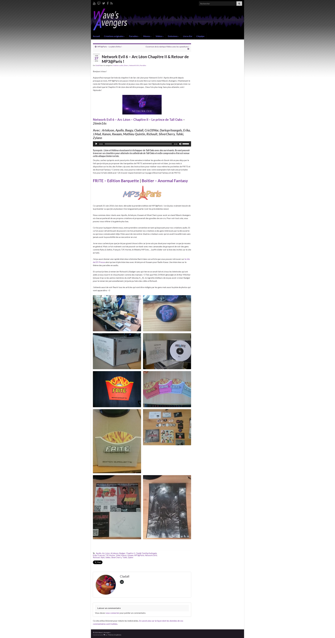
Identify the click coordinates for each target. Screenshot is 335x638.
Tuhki (124, 557)
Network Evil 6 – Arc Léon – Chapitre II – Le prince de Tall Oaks (137, 119)
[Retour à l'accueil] (167, 20)
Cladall (97, 65)
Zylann (130, 557)
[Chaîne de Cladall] (94, 3)
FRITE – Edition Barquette (116, 180)
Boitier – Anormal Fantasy (165, 180)
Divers (126, 65)
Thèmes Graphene (114, 635)
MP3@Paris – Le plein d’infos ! (109, 46)
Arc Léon (106, 553)
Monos (146, 36)
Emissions (173, 36)
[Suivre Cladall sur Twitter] (103, 3)
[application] (142, 143)
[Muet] (180, 144)
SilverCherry (116, 557)
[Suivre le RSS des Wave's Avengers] (111, 3)
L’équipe (200, 36)
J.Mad (118, 555)
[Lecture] (96, 144)
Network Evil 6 (134, 65)
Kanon (124, 555)
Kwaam (130, 555)
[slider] (186, 143)
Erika (95, 555)
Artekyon (115, 553)
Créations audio (117, 65)
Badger (122, 553)
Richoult (96, 557)
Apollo (98, 553)
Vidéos (159, 36)
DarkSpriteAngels (149, 553)
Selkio (107, 557)
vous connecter (112, 613)
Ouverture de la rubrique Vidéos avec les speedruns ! (167, 46)
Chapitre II (130, 553)
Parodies (133, 36)
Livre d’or (187, 36)
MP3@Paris (139, 555)
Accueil (96, 36)
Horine (112, 555)
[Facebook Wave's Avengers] (108, 3)
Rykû (103, 557)
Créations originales (114, 36)
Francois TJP (103, 555)
